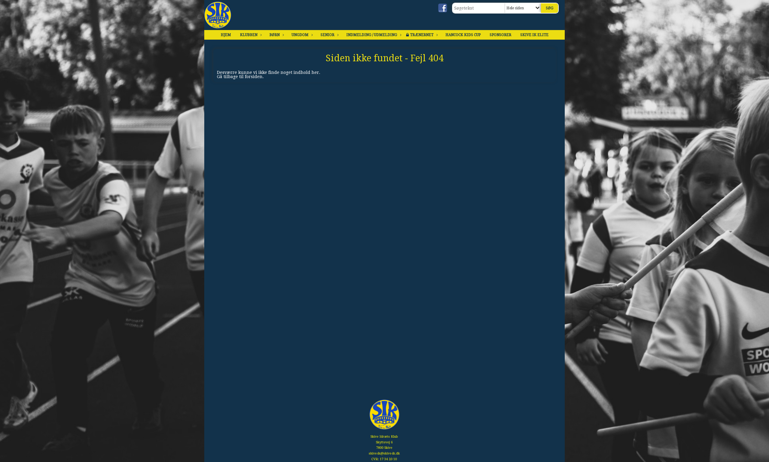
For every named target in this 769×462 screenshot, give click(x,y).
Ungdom (300, 35)
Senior (327, 35)
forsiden (254, 76)
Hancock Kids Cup (463, 35)
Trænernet (421, 35)
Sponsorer (500, 35)
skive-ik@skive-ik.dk (384, 453)
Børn (274, 35)
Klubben (248, 35)
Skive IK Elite (534, 35)
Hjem (226, 35)
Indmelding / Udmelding (371, 35)
